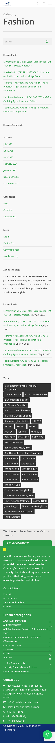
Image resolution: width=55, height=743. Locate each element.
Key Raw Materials (15, 663)
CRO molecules (10, 641)
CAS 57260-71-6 (30, 479)
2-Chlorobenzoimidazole (16, 399)
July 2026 (7, 144)
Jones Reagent (11, 506)
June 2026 (8, 150)
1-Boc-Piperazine (12, 394)
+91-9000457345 (15, 721)
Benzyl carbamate (13, 442)
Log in (6, 236)
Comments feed (11, 249)
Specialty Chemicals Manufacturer (20, 667)
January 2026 (9, 170)
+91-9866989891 (18, 543)
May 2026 (8, 157)
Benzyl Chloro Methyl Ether (17, 447)
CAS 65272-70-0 (12, 484)
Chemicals (8, 210)
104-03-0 (36, 421)
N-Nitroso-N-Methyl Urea (34, 506)
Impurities (8, 649)
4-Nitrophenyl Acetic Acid (16, 421)
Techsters (9, 729)
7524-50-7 (9, 437)
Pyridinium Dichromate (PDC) (18, 511)
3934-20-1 (9, 431)
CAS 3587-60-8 (29, 474)
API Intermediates (12, 624)
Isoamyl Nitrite (40, 500)
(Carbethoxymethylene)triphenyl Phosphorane (20, 387)
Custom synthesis (12, 645)
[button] (47, 734)
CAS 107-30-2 (28, 458)
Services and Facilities (14, 602)
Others (6, 653)
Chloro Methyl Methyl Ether (17, 490)
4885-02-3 (36, 431)
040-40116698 (15, 711)
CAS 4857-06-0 (11, 479)
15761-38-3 (23, 437)
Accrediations (10, 598)
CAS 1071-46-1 (11, 468)
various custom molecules (16, 671)
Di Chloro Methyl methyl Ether (19, 495)
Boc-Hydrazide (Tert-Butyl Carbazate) (23, 453)
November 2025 (11, 183)
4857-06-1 (23, 431)
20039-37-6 (38, 437)
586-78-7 (8, 426)
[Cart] (44, 3)
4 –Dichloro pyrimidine (15, 405)
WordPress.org (10, 256)
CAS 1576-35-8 (11, 474)
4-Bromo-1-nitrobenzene (17, 410)
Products (7, 594)
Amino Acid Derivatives (14, 620)
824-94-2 (33, 426)
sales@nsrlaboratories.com (23, 707)
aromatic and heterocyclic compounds (22, 637)
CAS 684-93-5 (28, 463)
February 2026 (10, 163)
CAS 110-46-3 (11, 463)
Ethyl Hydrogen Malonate (16, 500)
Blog (5, 203)
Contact (7, 606)
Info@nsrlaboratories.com (23, 702)
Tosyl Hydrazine (12, 516)
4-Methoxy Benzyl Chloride (17, 415)
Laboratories (9, 216)
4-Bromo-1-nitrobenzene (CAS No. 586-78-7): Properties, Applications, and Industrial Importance (25, 86)
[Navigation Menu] (50, 3)
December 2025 (11, 176)
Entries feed (9, 243)
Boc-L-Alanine (11, 458)
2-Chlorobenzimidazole (36, 394)
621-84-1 (20, 426)
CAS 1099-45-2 (29, 468)
